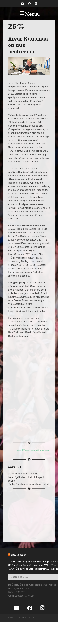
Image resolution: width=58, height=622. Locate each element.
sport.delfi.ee (19, 554)
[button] (29, 14)
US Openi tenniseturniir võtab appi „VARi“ (29, 565)
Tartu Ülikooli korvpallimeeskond (32, 449)
